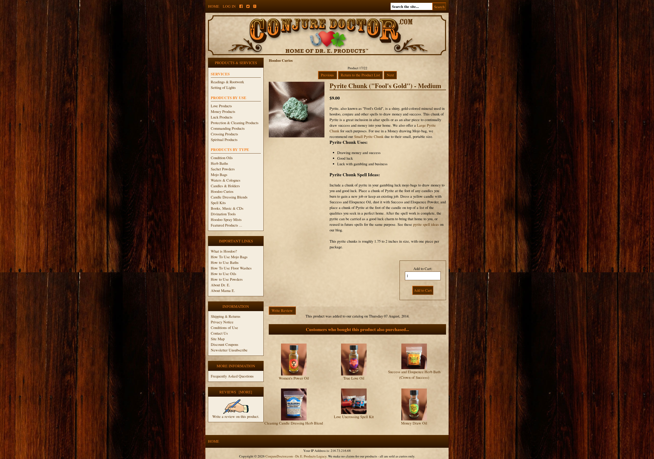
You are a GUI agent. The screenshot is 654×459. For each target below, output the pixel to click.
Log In (229, 6)
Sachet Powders (223, 169)
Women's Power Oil (294, 378)
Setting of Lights (223, 87)
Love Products (221, 105)
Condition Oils (222, 157)
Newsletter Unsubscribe (229, 350)
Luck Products (221, 117)
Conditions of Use (224, 327)
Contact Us (219, 333)
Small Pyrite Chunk (368, 136)
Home (213, 6)
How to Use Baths (225, 262)
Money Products (223, 111)
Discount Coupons (224, 344)
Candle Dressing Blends (229, 197)
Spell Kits (218, 202)
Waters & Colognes (225, 180)
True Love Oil (353, 378)
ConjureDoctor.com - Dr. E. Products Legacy (295, 456)
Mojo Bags (219, 174)
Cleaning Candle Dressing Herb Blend (293, 423)
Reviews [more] (235, 392)
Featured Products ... (226, 225)
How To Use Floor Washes (231, 268)
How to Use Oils (223, 273)
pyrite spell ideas (426, 224)
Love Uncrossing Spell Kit (354, 416)
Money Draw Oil (414, 423)
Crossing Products (224, 134)
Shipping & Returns (225, 316)
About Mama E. (223, 290)
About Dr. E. (220, 285)
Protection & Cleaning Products (235, 122)
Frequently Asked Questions (232, 376)
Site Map (218, 338)
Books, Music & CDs (227, 208)
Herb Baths (219, 163)
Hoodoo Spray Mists (226, 219)
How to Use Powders (227, 279)
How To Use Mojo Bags (229, 256)
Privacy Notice (222, 322)
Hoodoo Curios (222, 191)
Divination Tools (223, 213)
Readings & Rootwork (227, 81)
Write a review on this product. (235, 416)
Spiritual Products (224, 139)
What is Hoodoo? (224, 251)
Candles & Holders (225, 185)
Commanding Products (228, 128)
